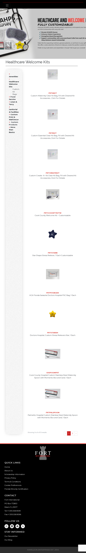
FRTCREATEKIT (52, 173)
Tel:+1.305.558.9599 (12, 511)
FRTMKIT (53, 93)
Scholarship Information (14, 474)
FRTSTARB (52, 253)
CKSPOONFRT (52, 373)
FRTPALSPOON (52, 412)
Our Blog (8, 540)
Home (7, 467)
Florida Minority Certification (16, 489)
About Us (8, 471)
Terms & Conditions (12, 482)
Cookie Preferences (12, 485)
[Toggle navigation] (7, 5)
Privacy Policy (10, 478)
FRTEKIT (53, 133)
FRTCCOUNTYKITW (52, 213)
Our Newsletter (11, 536)
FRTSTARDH (52, 333)
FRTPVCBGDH (52, 293)
